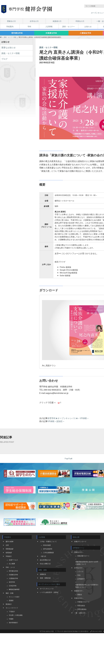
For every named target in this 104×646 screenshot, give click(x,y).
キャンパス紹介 (14, 597)
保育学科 (12, 582)
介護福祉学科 (85, 33)
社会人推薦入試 (45, 563)
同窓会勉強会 (81, 609)
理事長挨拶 (9, 549)
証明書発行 (81, 579)
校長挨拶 (9, 552)
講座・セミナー (68, 26)
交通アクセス (13, 560)
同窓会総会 (81, 605)
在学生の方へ (78, 568)
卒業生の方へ (78, 598)
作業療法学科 (51, 33)
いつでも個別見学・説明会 (49, 592)
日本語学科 (12, 586)
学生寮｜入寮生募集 (16, 615)
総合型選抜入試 (45, 560)
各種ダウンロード (80, 541)
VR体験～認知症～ (56, 421)
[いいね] (59, 403)
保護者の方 (57, 21)
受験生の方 (11, 21)
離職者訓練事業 (14, 589)
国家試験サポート (83, 556)
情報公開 (76, 537)
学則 (78, 575)
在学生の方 (34, 21)
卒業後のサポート (83, 602)
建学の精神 (9, 541)
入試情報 (49, 26)
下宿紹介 (12, 611)
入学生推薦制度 (48, 552)
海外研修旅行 (13, 622)
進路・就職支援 (45, 578)
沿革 (7, 545)
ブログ (4, 58)
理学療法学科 (17, 33)
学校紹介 (9, 556)
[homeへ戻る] (26, 9)
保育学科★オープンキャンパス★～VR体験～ (68, 418)
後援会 (79, 594)
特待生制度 (47, 545)
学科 (29, 26)
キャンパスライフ (12, 608)
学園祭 (11, 619)
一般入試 (43, 556)
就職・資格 (42, 570)
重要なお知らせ (8, 47)
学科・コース (10, 567)
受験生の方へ (78, 552)
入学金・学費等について (48, 541)
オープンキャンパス (47, 588)
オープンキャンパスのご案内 (49, 584)
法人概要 (12, 563)
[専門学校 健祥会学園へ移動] (1, 37)
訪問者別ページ (78, 548)
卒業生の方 (79, 21)
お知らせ (88, 26)
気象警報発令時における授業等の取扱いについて (86, 585)
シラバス (80, 571)
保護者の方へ (78, 591)
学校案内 (9, 26)
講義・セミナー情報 (10, 53)
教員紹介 (9, 604)
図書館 (11, 600)
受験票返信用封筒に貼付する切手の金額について (86, 563)
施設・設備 (9, 593)
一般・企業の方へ (80, 613)
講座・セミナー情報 (48, 47)
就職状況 (43, 574)
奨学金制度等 (47, 549)
